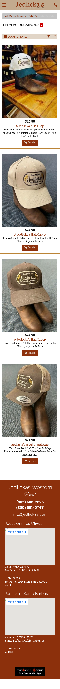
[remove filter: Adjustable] (42, 25)
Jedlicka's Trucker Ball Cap (30, 444)
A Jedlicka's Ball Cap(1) (30, 234)
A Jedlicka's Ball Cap (30, 126)
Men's (33, 16)
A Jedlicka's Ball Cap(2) (30, 339)
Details (31, 142)
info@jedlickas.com (30, 514)
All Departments (15, 16)
